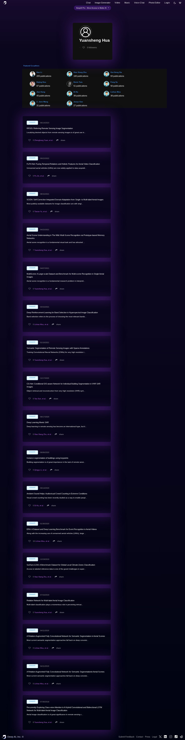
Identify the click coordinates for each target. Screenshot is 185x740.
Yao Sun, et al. (40, 399)
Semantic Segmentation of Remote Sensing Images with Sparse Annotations (58, 348)
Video (117, 3)
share (63, 140)
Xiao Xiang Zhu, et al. (42, 434)
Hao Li (39, 72)
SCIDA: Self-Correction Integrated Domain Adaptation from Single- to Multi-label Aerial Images (65, 199)
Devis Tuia (77, 82)
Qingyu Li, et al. (40, 470)
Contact (139, 737)
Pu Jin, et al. (39, 176)
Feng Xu (114, 82)
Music (127, 3)
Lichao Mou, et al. (41, 324)
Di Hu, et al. (39, 505)
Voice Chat (139, 3)
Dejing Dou (41, 82)
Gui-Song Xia (116, 72)
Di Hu (75, 92)
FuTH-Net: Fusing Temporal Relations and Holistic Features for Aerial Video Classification (63, 164)
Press (147, 737)
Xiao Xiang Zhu (80, 72)
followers (92, 47)
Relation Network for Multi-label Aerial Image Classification (50, 600)
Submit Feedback (126, 737)
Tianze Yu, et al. (40, 211)
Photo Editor (154, 3)
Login (167, 3)
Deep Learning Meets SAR (38, 422)
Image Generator (102, 3)
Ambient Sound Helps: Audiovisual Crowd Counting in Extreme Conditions (57, 494)
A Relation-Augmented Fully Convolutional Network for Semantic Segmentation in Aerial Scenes (66, 636)
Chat (88, 3)
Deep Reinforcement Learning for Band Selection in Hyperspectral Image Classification (62, 312)
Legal (154, 737)
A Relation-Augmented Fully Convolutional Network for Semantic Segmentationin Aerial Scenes (65, 672)
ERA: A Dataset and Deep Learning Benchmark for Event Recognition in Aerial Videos (62, 529)
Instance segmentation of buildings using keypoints (47, 458)
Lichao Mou (115, 92)
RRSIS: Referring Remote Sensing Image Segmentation (50, 128)
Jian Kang (40, 92)
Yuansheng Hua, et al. (43, 250)
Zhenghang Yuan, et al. (43, 140)
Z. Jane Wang (42, 102)
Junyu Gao (78, 102)
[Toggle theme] (175, 3)
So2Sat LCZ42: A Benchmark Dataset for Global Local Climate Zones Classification (61, 565)
